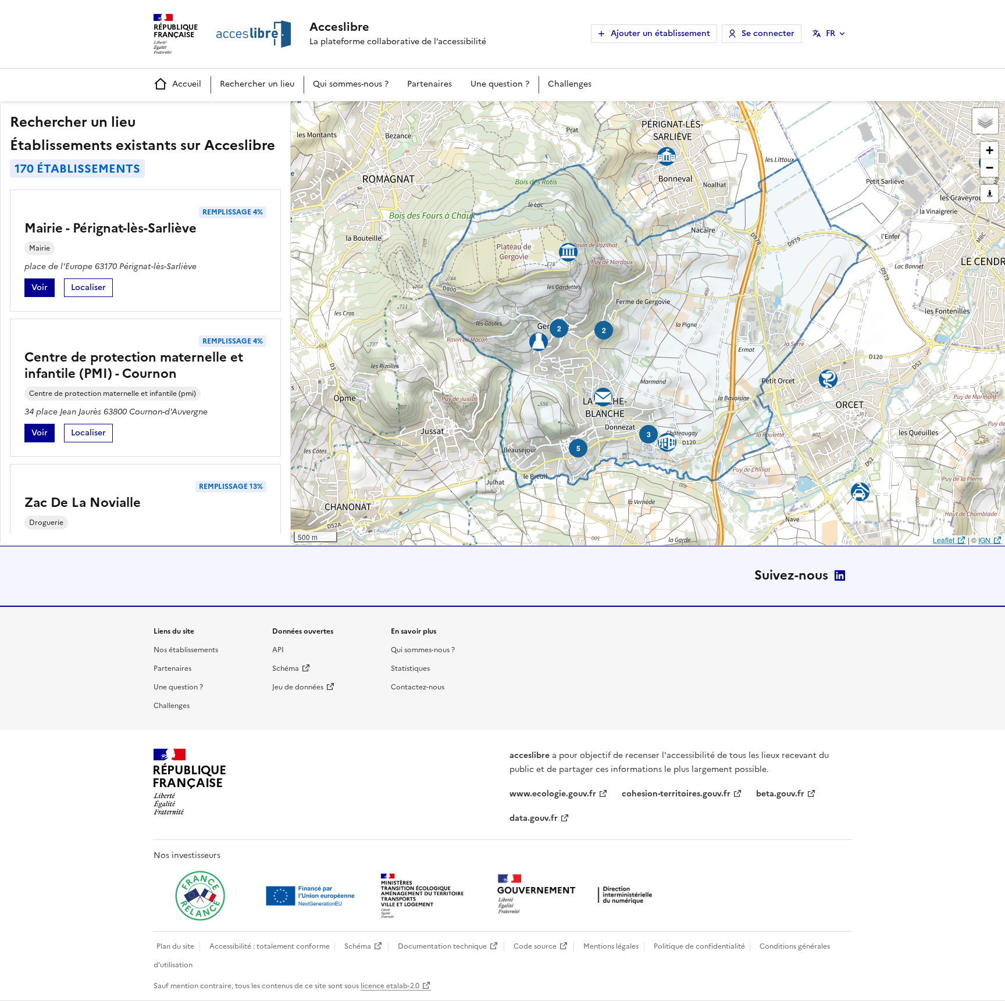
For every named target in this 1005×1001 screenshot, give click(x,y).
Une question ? (500, 84)
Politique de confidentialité (699, 946)
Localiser (92, 289)
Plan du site (175, 946)
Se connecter (768, 33)
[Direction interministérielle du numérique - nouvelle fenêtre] (577, 895)
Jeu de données (297, 687)
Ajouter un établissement (660, 33)
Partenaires (429, 84)
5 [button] (578, 448)
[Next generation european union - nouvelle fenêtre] (311, 896)
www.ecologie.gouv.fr (552, 794)
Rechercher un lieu (257, 84)
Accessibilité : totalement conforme (269, 946)
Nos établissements (186, 650)
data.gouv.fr (533, 818)
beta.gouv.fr (780, 794)
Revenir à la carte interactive (382, 115)
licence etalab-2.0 (390, 986)
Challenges (569, 84)
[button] (985, 121)
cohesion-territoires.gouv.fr (676, 794)
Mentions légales (611, 946)
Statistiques (410, 668)
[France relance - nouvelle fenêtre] (200, 896)
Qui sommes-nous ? (351, 84)
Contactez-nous (417, 687)
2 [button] (604, 330)
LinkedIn (839, 575)
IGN (984, 540)
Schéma (285, 668)
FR (830, 33)
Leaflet (943, 540)
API (278, 650)
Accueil (186, 84)
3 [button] (649, 434)
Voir (43, 289)
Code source (535, 946)
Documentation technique (442, 946)
